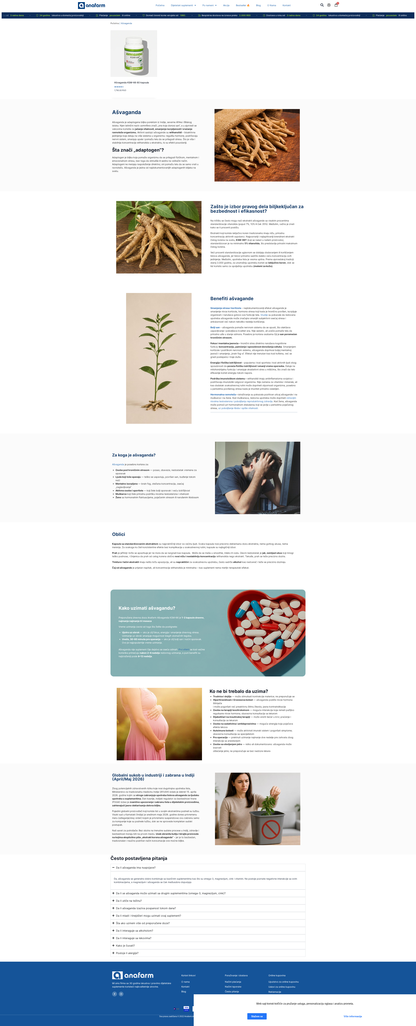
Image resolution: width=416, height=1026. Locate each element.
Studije (264, 314)
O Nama (271, 5)
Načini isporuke (233, 986)
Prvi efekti (184, 649)
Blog (258, 5)
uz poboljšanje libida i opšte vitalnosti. (238, 408)
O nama (185, 981)
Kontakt (287, 5)
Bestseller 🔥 (243, 5)
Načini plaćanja (233, 981)
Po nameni (208, 5)
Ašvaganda (118, 464)
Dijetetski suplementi (182, 5)
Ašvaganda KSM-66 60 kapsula (131, 82)
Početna (160, 5)
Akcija (226, 5)
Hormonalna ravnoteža (223, 394)
